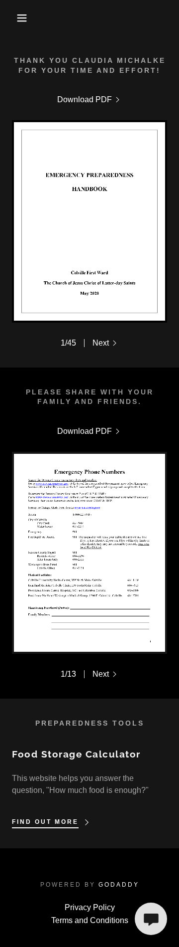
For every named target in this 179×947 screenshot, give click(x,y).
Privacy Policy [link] (90, 907)
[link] (89, 99)
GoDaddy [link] (118, 884)
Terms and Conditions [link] (89, 920)
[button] (14, 18)
